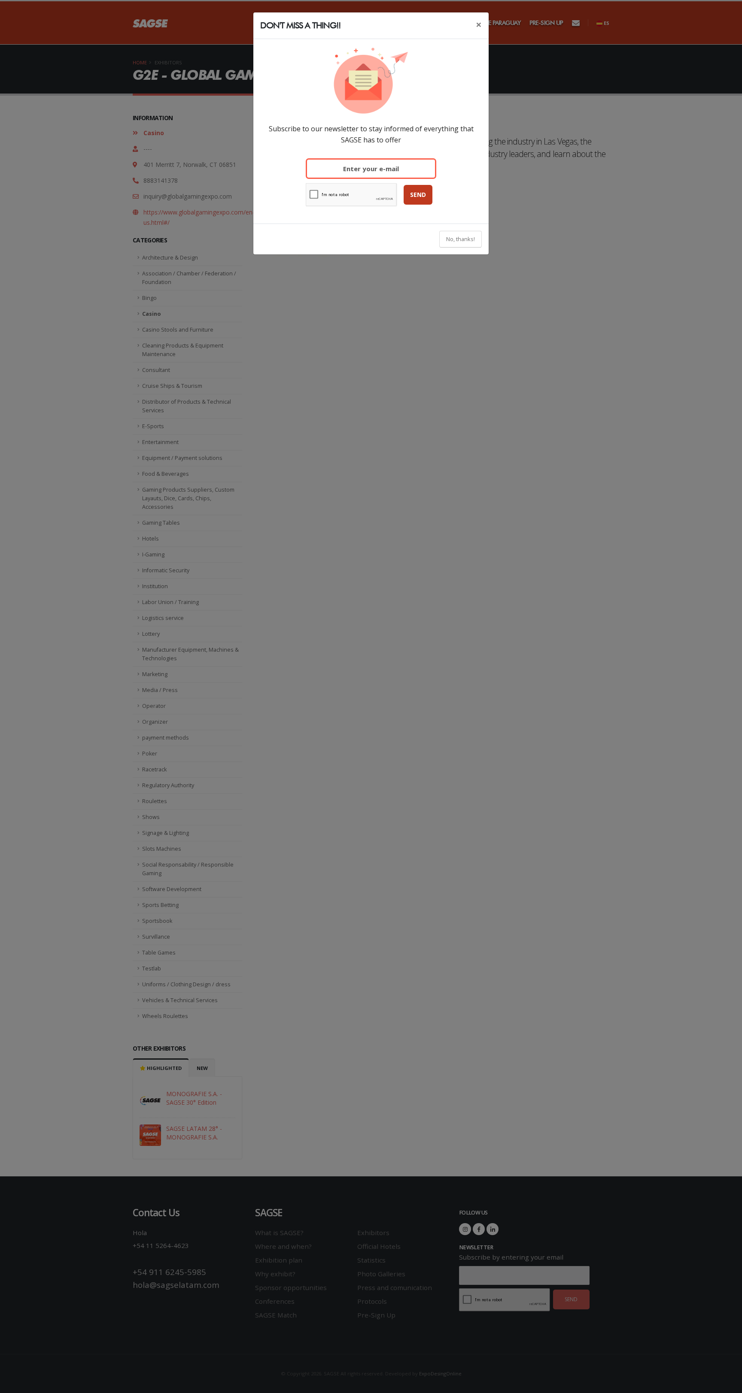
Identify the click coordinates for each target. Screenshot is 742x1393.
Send (418, 194)
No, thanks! (460, 239)
